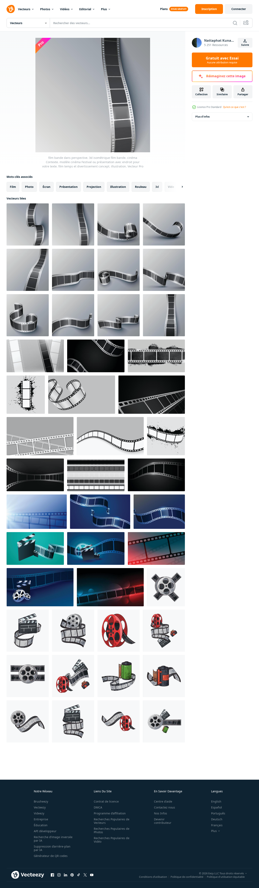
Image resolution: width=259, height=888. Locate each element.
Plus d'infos (202, 116)
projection (94, 187)
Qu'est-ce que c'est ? (234, 107)
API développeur (45, 831)
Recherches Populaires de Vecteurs (111, 821)
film (13, 187)
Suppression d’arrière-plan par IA (52, 848)
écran (46, 187)
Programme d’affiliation (110, 813)
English (216, 801)
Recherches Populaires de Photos (111, 830)
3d (157, 187)
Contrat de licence (106, 801)
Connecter (238, 9)
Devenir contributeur (162, 821)
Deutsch (216, 819)
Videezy (39, 813)
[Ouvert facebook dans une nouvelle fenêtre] (52, 874)
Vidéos (64, 9)
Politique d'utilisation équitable (226, 876)
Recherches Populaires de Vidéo (111, 839)
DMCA (98, 807)
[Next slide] (178, 187)
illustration (118, 187)
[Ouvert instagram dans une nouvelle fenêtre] (59, 874)
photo (29, 187)
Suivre (245, 45)
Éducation (41, 825)
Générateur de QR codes (51, 856)
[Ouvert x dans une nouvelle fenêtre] (85, 874)
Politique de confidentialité (187, 876)
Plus (104, 9)
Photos (45, 9)
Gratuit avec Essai (222, 60)
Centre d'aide (163, 801)
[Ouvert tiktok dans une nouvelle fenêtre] (78, 874)
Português (218, 813)
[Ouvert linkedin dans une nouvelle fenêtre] (65, 874)
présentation (68, 187)
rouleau (140, 187)
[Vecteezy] (11, 9)
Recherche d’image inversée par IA (53, 838)
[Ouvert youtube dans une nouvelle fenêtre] (91, 874)
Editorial (85, 9)
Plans (164, 9)
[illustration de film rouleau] (166, 587)
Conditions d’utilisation (153, 876)
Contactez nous (164, 807)
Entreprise (41, 819)
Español (216, 807)
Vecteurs (24, 9)
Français (217, 825)
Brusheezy (41, 801)
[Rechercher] (235, 22)
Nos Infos (160, 813)
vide (171, 187)
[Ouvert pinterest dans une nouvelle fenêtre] (72, 874)
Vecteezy (40, 807)
